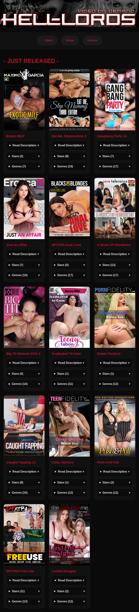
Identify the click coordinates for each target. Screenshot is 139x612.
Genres (92, 40)
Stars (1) (63, 373)
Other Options (63, 462)
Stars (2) (17, 156)
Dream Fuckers (109, 353)
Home (70, 40)
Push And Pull (108, 462)
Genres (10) (20, 275)
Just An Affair (16, 245)
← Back (47, 40)
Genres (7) (19, 166)
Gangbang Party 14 (112, 136)
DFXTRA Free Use (20, 571)
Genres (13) (20, 601)
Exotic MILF (15, 136)
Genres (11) (65, 383)
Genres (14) (65, 166)
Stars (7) (108, 156)
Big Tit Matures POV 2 (23, 353)
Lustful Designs (64, 571)
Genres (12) (110, 383)
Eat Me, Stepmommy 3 (69, 136)
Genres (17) (110, 166)
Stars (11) (18, 591)
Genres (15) (20, 492)
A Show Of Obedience (114, 245)
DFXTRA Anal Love (66, 245)
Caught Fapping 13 (21, 462)
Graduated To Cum (66, 353)
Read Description (24, 145)
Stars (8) (63, 156)
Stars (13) (108, 265)
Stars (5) (63, 265)
